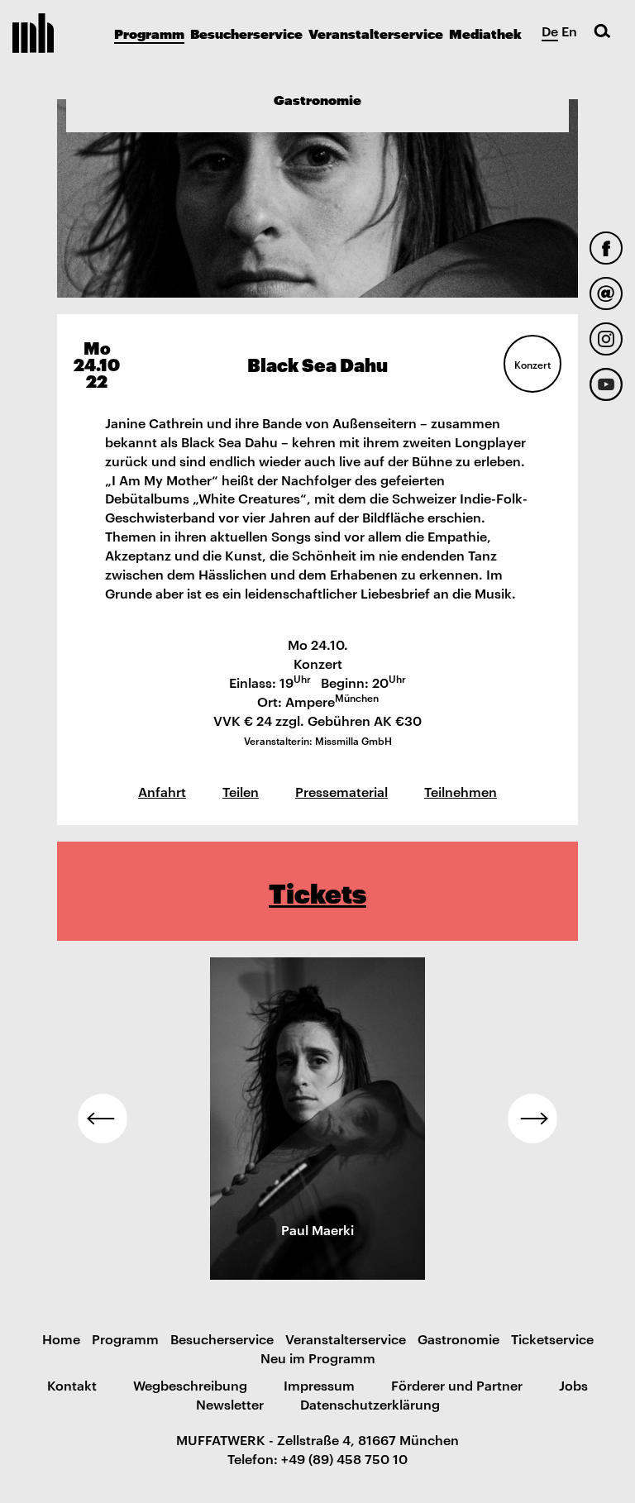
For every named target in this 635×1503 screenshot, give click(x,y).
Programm (149, 32)
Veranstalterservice (375, 32)
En (569, 30)
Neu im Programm (317, 1357)
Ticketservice (552, 1338)
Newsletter (230, 1404)
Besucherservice (246, 32)
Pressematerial (341, 791)
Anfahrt (162, 791)
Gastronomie (317, 98)
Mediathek (485, 32)
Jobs (573, 1385)
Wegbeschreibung (190, 1385)
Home (61, 1338)
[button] (102, 1118)
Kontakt (72, 1385)
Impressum (319, 1385)
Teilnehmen (460, 791)
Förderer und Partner (457, 1385)
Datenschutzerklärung (370, 1404)
